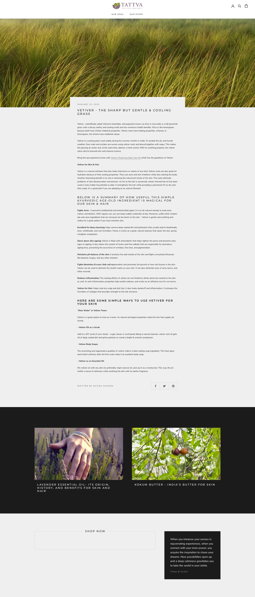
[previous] (34, 540)
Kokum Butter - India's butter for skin (175, 484)
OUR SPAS (118, 14)
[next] (155, 540)
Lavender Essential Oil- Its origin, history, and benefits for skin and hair (73, 488)
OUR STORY (137, 14)
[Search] (239, 5)
